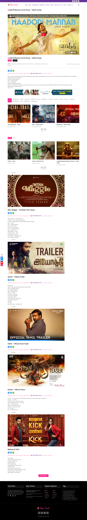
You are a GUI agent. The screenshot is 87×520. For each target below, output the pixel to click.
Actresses (46, 494)
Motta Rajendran (44, 99)
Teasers (54, 492)
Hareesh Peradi (27, 99)
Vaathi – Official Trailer (37, 161)
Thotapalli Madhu (34, 101)
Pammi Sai (56, 99)
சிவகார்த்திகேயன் (73, 498)
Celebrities (41, 5)
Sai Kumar (66, 99)
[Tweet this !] (11, 71)
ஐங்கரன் (71, 493)
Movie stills (54, 494)
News (30, 5)
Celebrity (46, 492)
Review (53, 490)
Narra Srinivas (51, 99)
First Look (56, 5)
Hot (61, 5)
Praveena (61, 99)
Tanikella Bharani (27, 101)
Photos (47, 5)
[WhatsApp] (13, 71)
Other (10, 60)
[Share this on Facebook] (9, 71)
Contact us (70, 5)
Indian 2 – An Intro (36, 124)
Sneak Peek (46, 495)
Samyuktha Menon (16, 101)
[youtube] (2, 262)
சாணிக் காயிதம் (66, 496)
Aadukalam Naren (16, 99)
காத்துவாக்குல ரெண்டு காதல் (69, 491)
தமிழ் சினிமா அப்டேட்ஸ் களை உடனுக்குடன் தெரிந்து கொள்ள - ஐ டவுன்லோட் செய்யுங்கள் (30, 73)
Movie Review (35, 5)
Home (26, 5)
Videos (51, 5)
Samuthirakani (71, 99)
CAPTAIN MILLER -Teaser (63, 124)
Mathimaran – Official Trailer (14, 124)
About (64, 5)
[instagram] (2, 265)
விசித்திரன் (66, 493)
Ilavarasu (38, 99)
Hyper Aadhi (33, 99)
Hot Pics (46, 497)
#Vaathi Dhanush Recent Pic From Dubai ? (67, 161)
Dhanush (21, 99)
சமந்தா (72, 496)
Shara (21, 101)
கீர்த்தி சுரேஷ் (66, 498)
